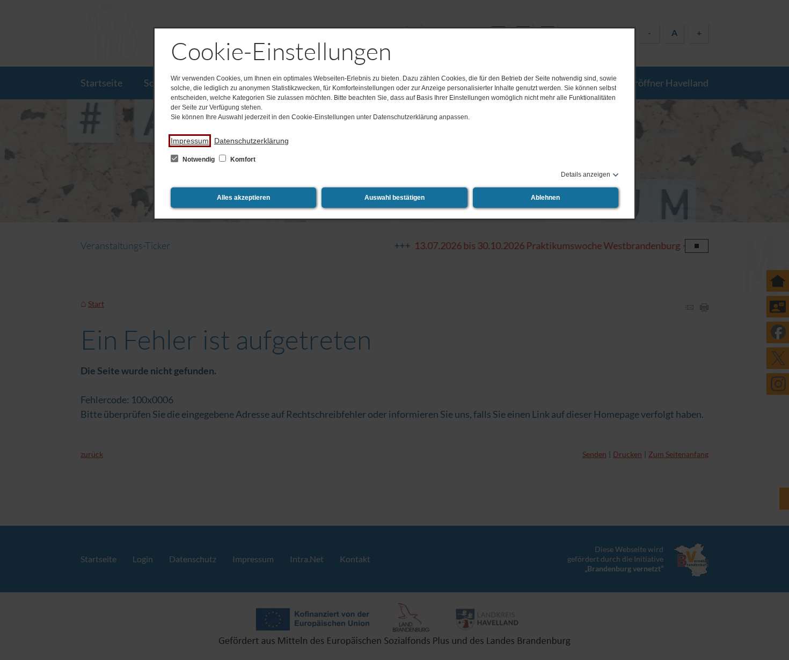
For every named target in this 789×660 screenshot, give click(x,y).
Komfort (242, 159)
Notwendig (198, 159)
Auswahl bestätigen (394, 197)
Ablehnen (545, 197)
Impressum (190, 140)
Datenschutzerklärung (251, 140)
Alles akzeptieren (243, 197)
